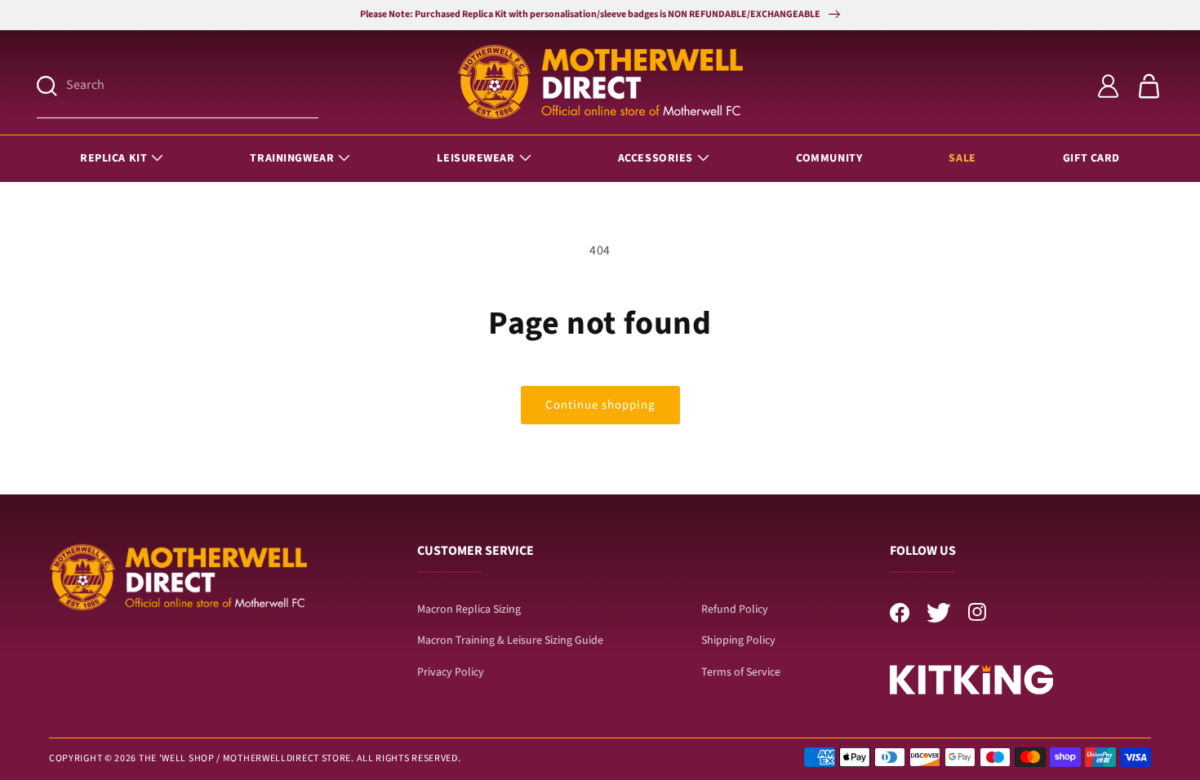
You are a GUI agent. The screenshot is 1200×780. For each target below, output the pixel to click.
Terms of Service (740, 672)
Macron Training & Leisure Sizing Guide (510, 640)
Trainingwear (292, 158)
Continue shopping (600, 405)
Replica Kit (113, 158)
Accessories (655, 158)
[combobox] (192, 86)
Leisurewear (475, 158)
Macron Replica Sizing (469, 609)
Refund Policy (734, 609)
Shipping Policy (738, 640)
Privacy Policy (450, 672)
